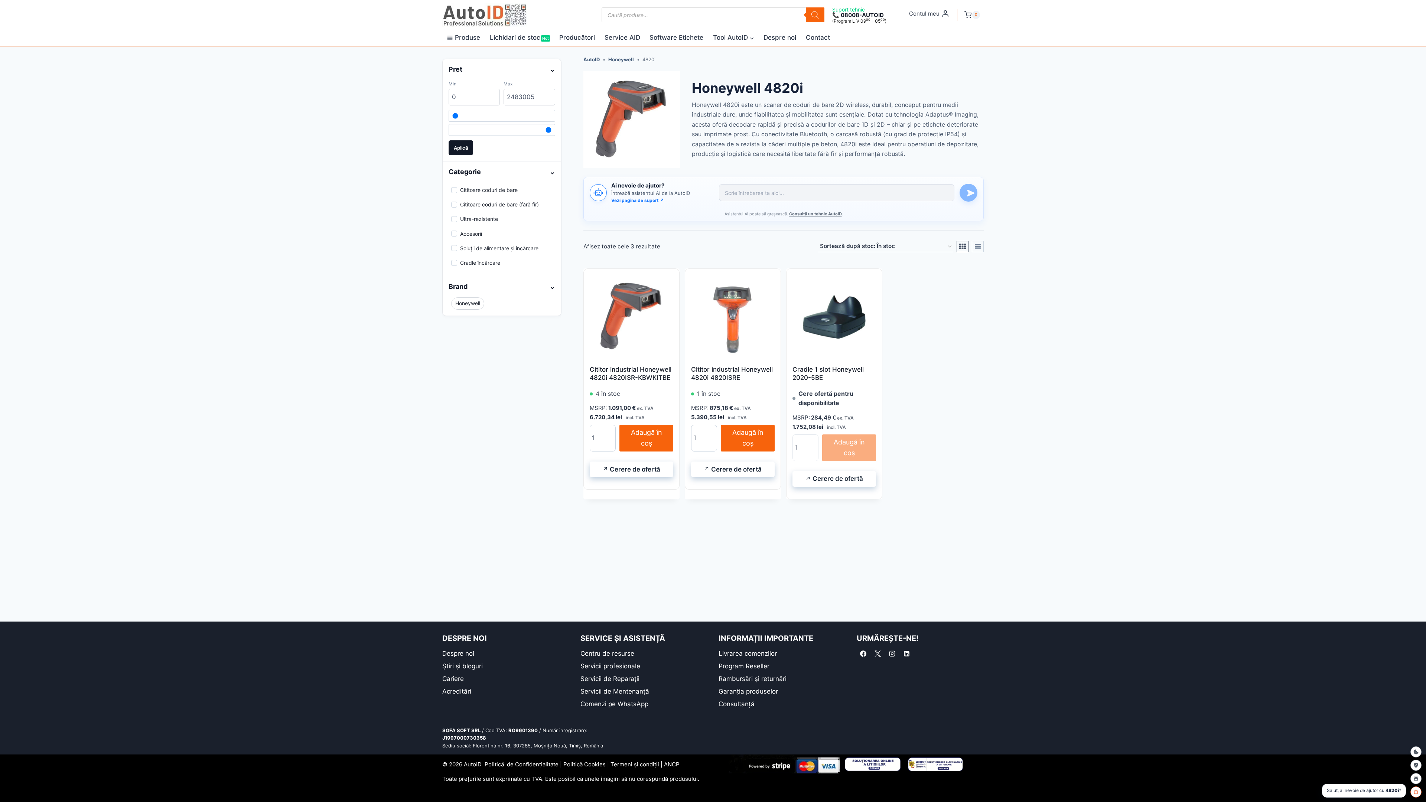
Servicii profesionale (610, 666)
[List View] (978, 246)
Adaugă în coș (646, 437)
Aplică (461, 148)
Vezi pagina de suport (637, 200)
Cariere (453, 678)
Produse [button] (467, 37)
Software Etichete (676, 37)
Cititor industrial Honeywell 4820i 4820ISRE (732, 373)
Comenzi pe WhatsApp (614, 704)
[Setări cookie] (1416, 751)
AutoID (591, 59)
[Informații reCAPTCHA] (1416, 765)
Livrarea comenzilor (748, 653)
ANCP (672, 764)
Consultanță (737, 704)
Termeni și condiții (635, 764)
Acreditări (456, 691)
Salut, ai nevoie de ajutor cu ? (1364, 790)
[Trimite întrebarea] (968, 193)
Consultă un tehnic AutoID (815, 213)
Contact (818, 37)
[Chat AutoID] (1416, 792)
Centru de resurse (607, 653)
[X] (877, 654)
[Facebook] (863, 654)
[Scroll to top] (11, 783)
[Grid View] (962, 246)
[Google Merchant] (1416, 778)
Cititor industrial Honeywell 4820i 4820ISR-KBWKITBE (630, 373)
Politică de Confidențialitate (522, 764)
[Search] (815, 14)
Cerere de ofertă (635, 469)
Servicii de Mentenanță (614, 691)
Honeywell (621, 59)
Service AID (622, 37)
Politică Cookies (584, 764)
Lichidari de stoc (519, 37)
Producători (577, 37)
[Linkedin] (906, 654)
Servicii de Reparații (609, 678)
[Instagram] (892, 654)
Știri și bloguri (462, 666)
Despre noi (780, 37)
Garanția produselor (748, 691)
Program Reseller (744, 666)
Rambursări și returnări (753, 678)
